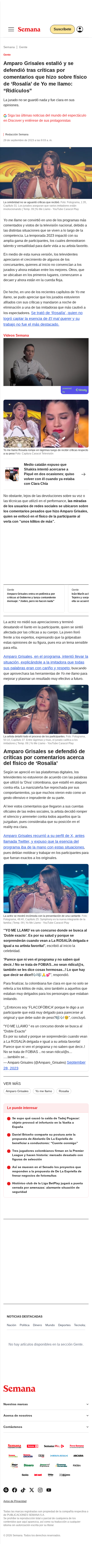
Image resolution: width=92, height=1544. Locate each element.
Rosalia (64, 1091)
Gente (23, 47)
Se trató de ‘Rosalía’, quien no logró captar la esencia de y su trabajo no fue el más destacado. (43, 319)
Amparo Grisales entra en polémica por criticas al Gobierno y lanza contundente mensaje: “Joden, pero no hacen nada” (31, 597)
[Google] (6, 1490)
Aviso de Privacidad (19, 1501)
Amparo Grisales (17, 1091)
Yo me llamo (43, 1091)
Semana (9, 47)
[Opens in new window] (14, 1490)
